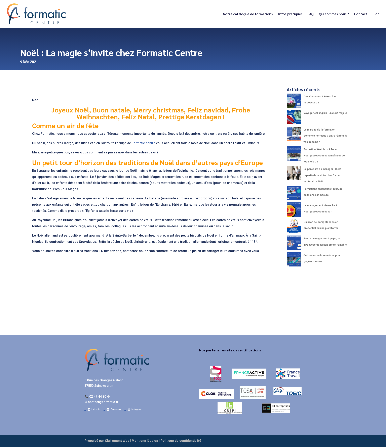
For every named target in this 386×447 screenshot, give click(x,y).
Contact (360, 14)
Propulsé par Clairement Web (106, 441)
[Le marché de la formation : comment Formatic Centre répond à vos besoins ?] (294, 135)
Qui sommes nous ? (334, 14)
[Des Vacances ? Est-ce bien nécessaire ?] (294, 102)
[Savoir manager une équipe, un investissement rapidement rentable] (294, 244)
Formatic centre (143, 143)
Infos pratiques (290, 14)
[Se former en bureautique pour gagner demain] (294, 260)
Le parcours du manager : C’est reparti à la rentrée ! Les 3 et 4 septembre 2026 (322, 175)
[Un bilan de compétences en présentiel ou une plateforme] (294, 227)
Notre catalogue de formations (248, 14)
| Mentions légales (144, 441)
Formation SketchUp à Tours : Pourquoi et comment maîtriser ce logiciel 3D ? (324, 155)
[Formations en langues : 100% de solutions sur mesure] (294, 194)
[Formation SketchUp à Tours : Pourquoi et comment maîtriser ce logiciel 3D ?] (294, 154)
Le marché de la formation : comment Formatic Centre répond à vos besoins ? (325, 135)
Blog (376, 14)
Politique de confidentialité (180, 441)
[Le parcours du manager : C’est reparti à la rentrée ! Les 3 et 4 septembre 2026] (294, 174)
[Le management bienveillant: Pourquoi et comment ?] (294, 210)
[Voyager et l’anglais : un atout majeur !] (294, 118)
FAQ (311, 14)
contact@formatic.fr (103, 402)
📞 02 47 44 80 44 (97, 396)
